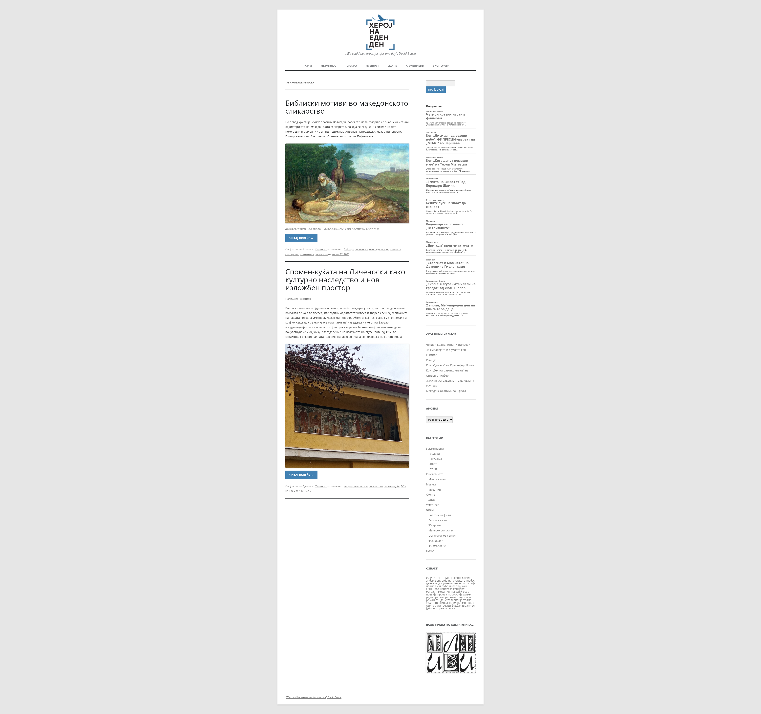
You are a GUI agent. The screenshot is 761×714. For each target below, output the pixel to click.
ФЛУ (403, 486)
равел (467, 594)
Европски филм (438, 520)
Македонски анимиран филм (446, 391)
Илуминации (414, 65)
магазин (431, 591)
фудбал (456, 605)
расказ (439, 597)
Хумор (430, 551)
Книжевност (329, 65)
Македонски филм (440, 530)
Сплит (466, 578)
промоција (455, 594)
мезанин (444, 591)
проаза (442, 594)
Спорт (432, 464)
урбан (430, 603)
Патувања (435, 458)
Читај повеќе (301, 238)
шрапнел (468, 605)
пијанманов (393, 249)
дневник (432, 583)
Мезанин (434, 489)
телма (467, 600)
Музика (351, 65)
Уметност (372, 65)
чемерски (321, 254)
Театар (431, 500)
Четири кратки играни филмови (448, 344)
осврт (467, 591)
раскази (450, 597)
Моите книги (437, 479)
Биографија (441, 65)
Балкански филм (439, 515)
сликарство (292, 254)
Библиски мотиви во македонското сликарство (346, 107)
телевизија (455, 600)
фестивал (441, 603)
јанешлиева (361, 486)
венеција (441, 580)
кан (464, 586)
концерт (459, 589)
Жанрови (434, 525)
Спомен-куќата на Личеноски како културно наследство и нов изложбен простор (345, 279)
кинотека (446, 589)
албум (430, 580)
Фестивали (435, 541)
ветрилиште (456, 580)
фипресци (444, 605)
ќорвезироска (445, 608)
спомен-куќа (392, 486)
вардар (348, 486)
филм (452, 603)
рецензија (464, 597)
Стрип (432, 469)
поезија (431, 594)
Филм (308, 65)
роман (430, 600)
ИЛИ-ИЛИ (433, 578)
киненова (432, 589)
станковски (307, 254)
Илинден (432, 360)
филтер (431, 605)
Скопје (392, 65)
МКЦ (448, 578)
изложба (442, 586)
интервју (455, 586)
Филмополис (437, 546)
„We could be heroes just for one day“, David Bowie (313, 697)
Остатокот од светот (442, 535)
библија (349, 249)
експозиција (467, 583)
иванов (431, 586)
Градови (434, 454)
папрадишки (377, 249)
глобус (470, 580)
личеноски (361, 249)
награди (456, 591)
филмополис (465, 603)
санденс (441, 600)
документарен (448, 583)
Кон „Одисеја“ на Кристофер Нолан (450, 365)
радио (430, 597)
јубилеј (431, 608)
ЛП (443, 578)
